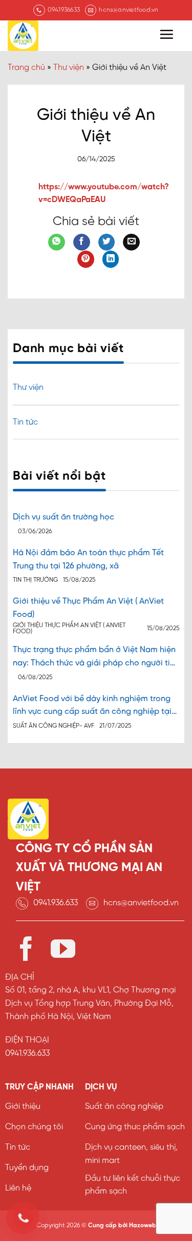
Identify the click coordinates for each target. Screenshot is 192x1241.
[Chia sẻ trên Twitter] (106, 242)
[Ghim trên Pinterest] (85, 259)
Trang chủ (26, 67)
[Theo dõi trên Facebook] (26, 950)
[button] (166, 34)
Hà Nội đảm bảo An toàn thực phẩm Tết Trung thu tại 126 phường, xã (88, 559)
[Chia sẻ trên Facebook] (81, 242)
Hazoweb (142, 1225)
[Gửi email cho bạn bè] (131, 242)
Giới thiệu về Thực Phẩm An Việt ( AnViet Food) (88, 608)
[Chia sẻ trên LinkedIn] (110, 259)
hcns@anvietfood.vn (141, 903)
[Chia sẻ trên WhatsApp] (56, 242)
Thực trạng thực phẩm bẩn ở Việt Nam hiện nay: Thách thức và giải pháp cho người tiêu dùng (96, 657)
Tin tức (25, 422)
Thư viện (68, 67)
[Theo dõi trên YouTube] (63, 950)
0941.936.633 (55, 903)
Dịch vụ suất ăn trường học (63, 517)
